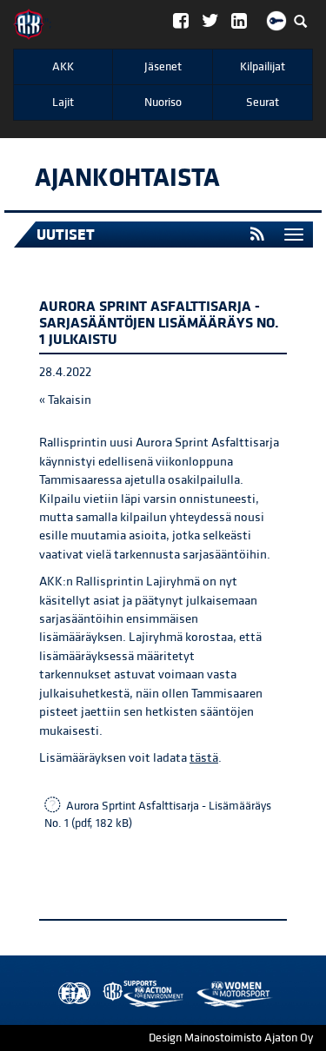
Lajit (63, 102)
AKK (63, 67)
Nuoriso (163, 102)
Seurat (262, 102)
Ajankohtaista (127, 178)
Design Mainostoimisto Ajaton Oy (231, 1038)
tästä (204, 758)
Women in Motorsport (139, 994)
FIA (70, 994)
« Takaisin (65, 400)
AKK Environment (105, 994)
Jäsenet (163, 67)
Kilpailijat (262, 67)
